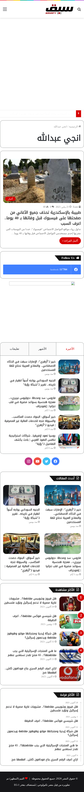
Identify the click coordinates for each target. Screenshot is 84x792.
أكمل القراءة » (70, 240)
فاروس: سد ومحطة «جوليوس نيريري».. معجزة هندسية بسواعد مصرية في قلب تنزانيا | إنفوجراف (32, 402)
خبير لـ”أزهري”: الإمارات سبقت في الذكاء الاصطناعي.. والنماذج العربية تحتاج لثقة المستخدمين (31, 366)
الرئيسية (74, 126)
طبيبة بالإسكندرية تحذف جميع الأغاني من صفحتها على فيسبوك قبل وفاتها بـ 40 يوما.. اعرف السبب (42, 218)
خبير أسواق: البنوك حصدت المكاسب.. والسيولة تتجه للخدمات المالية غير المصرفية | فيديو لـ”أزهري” (29, 421)
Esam (75, 207)
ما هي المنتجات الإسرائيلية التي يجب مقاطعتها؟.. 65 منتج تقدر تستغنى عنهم (32, 653)
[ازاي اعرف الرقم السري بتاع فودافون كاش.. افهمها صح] (70, 673)
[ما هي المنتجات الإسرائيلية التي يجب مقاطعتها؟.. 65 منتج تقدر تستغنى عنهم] (70, 656)
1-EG (17, 784)
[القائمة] (5, 10)
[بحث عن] (79, 10)
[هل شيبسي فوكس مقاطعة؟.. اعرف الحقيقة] (70, 621)
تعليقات (14, 348)
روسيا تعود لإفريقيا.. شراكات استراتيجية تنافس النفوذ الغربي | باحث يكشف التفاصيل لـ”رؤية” (32, 440)
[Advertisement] (42, 64)
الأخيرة (70, 348)
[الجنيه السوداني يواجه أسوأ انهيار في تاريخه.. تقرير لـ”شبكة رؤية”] (69, 385)
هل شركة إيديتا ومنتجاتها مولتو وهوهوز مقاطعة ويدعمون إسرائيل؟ (31, 635)
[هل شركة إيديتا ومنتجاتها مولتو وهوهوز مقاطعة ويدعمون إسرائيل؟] (70, 638)
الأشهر (42, 348)
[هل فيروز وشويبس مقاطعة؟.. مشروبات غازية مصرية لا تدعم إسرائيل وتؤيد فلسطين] (70, 604)
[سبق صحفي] (58, 9)
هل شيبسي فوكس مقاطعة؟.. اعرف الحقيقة (34, 618)
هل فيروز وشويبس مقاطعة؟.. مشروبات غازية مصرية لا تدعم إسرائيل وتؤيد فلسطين (30, 600)
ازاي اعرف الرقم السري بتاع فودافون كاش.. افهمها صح (30, 670)
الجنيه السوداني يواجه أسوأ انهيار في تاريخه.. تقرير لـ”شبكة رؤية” (32, 382)
